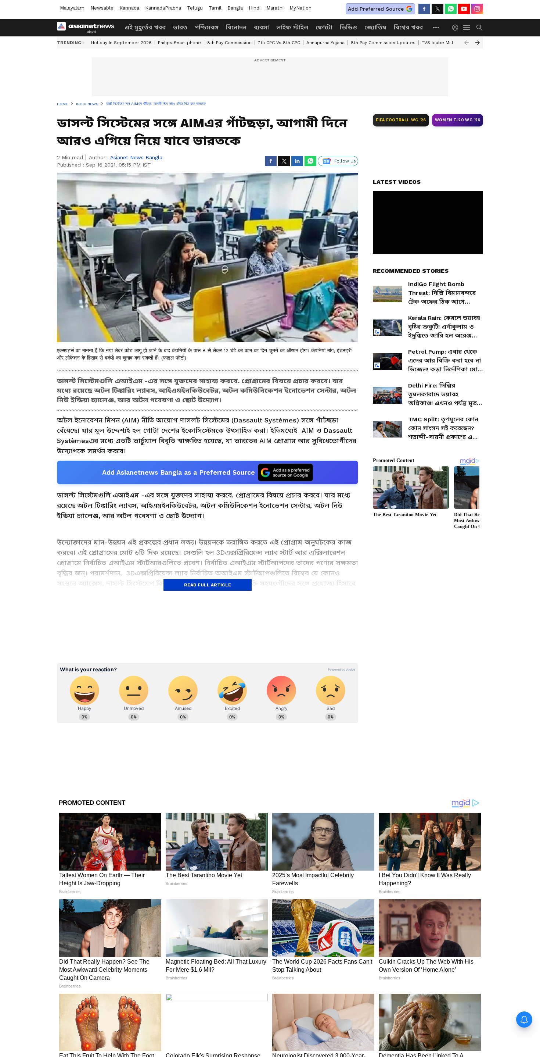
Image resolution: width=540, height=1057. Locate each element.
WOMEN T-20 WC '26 (457, 120)
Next (477, 43)
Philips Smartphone (179, 42)
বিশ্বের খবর (408, 27)
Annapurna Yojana (325, 42)
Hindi (254, 8)
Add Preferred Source (376, 9)
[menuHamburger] (467, 27)
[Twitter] (437, 9)
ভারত (180, 27)
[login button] (457, 27)
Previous (466, 43)
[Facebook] (424, 9)
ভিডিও (348, 27)
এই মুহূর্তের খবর (145, 27)
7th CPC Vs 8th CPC (279, 42)
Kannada (129, 8)
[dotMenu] (436, 27)
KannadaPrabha (163, 8)
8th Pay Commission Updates (383, 42)
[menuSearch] (479, 28)
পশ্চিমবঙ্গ (207, 27)
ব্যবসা (261, 27)
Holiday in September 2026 (121, 42)
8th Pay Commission (229, 42)
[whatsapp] (451, 9)
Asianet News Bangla (136, 157)
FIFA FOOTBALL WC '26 (401, 120)
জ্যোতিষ (375, 27)
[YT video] (464, 9)
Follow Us (345, 161)
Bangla (235, 8)
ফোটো (324, 27)
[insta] (477, 9)
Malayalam (72, 8)
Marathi (275, 8)
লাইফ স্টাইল (292, 27)
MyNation (300, 8)
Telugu (195, 8)
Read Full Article (207, 585)
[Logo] (88, 27)
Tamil (215, 8)
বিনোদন (236, 27)
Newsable (102, 8)
